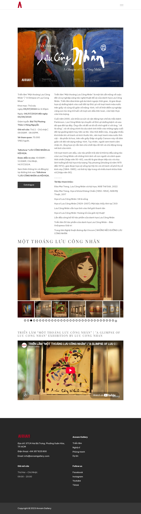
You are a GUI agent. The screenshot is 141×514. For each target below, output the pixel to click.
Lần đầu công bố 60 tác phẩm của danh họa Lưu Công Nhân (84, 217)
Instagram (78, 476)
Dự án (75, 456)
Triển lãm (77, 443)
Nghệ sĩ (76, 447)
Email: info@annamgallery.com (33, 456)
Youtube (77, 480)
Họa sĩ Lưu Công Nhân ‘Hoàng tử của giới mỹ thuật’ (79, 213)
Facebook (78, 472)
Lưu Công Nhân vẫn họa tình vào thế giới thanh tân (79, 208)
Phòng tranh (79, 451)
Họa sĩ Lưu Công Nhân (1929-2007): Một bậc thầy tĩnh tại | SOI (85, 203)
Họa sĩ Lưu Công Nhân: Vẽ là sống (71, 199)
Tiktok (76, 485)
